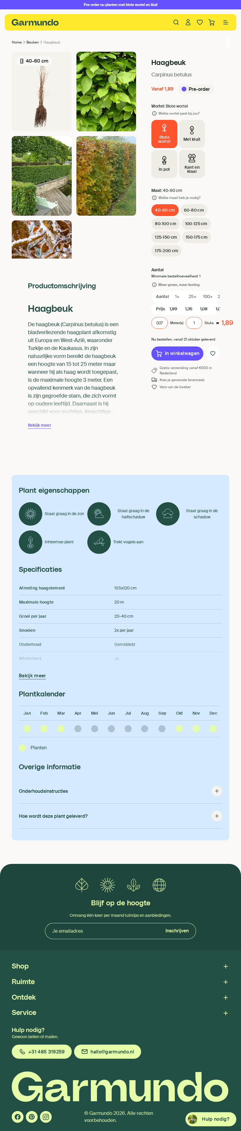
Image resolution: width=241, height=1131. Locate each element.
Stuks (209, 323)
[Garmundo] (35, 22)
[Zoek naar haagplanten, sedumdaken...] (176, 22)
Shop (20, 966)
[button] (225, 22)
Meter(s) (176, 323)
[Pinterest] (32, 1117)
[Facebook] (18, 1117)
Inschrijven (177, 931)
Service (24, 1012)
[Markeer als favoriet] (213, 353)
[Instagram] (46, 1117)
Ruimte (23, 982)
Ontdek (24, 997)
